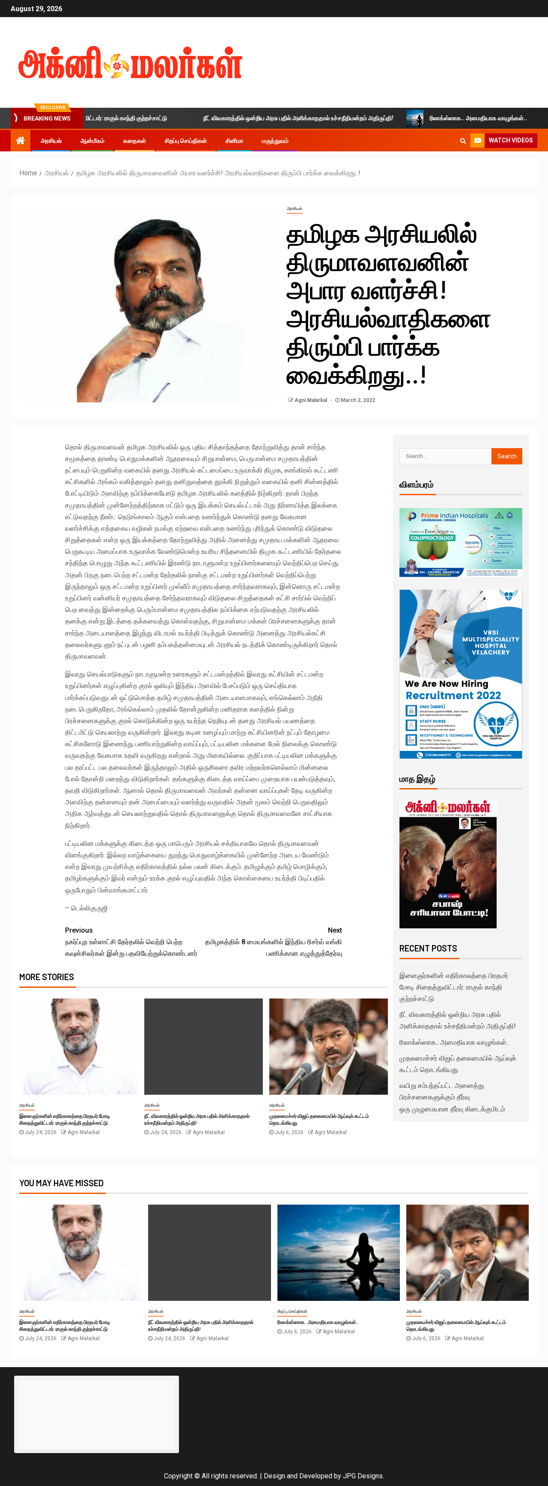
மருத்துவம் (275, 140)
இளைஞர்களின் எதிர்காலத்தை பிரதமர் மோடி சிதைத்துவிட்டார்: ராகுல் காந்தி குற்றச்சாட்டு (64, 1119)
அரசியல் (51, 140)
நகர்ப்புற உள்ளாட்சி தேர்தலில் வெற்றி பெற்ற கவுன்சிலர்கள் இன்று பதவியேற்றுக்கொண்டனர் (131, 941)
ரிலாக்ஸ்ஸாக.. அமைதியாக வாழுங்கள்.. (441, 118)
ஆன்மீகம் (92, 140)
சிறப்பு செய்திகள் (186, 140)
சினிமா (234, 140)
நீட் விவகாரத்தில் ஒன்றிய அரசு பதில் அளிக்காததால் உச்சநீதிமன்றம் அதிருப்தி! (262, 118)
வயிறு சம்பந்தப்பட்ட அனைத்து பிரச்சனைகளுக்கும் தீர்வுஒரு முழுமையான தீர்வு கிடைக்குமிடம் (452, 1097)
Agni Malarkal (311, 400)
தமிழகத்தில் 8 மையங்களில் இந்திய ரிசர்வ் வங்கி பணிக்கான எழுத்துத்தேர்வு (273, 941)
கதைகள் (134, 140)
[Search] (463, 141)
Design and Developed (298, 1476)
